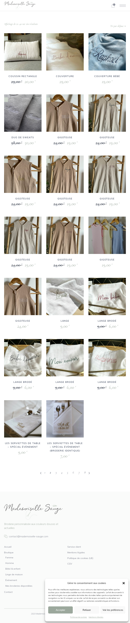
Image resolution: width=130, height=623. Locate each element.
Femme (9, 557)
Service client (74, 546)
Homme (9, 563)
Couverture (65, 76)
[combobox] (106, 26)
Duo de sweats (23, 137)
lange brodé (107, 320)
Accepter (60, 610)
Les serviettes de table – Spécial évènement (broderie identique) (65, 447)
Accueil (7, 546)
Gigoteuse (65, 137)
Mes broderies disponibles (18, 585)
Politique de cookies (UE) (80, 558)
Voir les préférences (113, 610)
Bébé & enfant (12, 568)
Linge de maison (14, 574)
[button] (123, 583)
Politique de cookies (78, 617)
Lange (65, 320)
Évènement (11, 580)
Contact (8, 592)
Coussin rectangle (23, 76)
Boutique (8, 552)
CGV (69, 563)
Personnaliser (15, 81)
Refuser (87, 610)
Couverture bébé (107, 76)
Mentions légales (96, 617)
